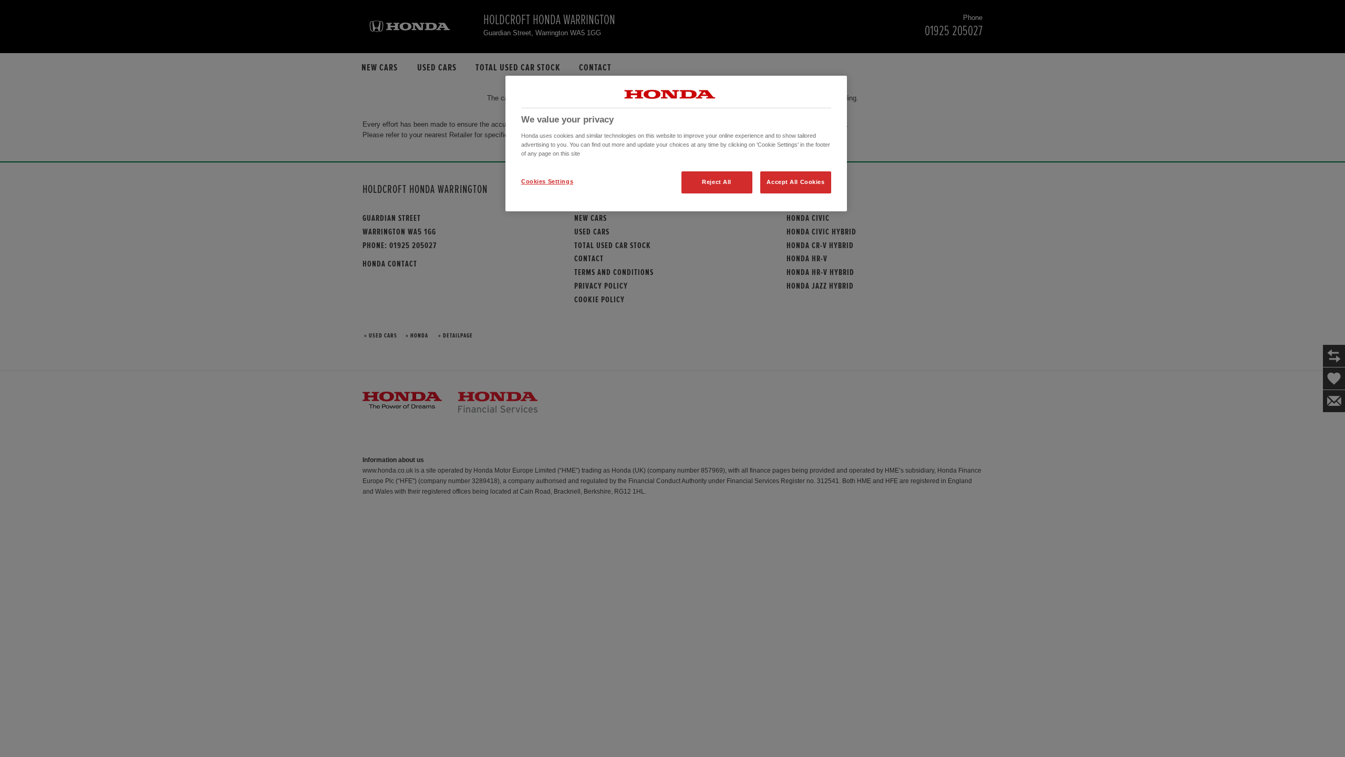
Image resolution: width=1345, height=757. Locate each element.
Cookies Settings (547, 181)
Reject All (716, 182)
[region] (676, 143)
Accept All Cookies (795, 182)
